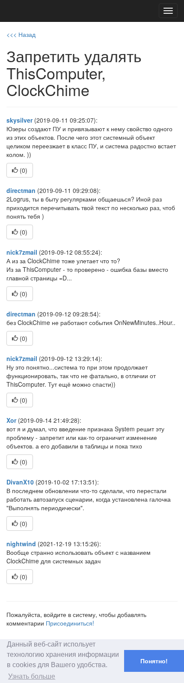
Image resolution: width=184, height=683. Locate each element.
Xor (11, 420)
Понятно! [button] (154, 661)
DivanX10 (20, 482)
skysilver (19, 120)
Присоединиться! (70, 623)
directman (21, 190)
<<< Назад (21, 34)
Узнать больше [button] (31, 676)
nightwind (21, 543)
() (22, 170)
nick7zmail (21, 252)
